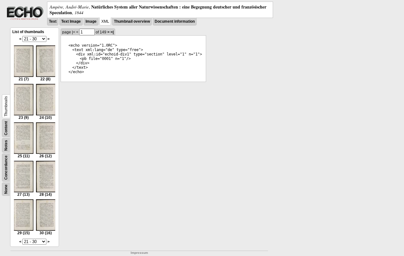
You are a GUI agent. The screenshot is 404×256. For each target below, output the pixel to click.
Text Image (71, 21)
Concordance (6, 167)
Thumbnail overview (132, 21)
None (6, 189)
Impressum (139, 252)
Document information (175, 21)
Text (52, 21)
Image (91, 21)
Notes (6, 145)
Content (6, 128)
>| (112, 32)
